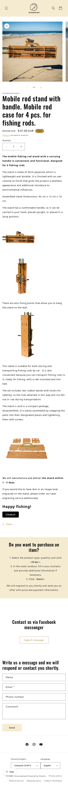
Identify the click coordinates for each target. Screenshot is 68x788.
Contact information (53, 781)
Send (12, 727)
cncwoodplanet (21, 776)
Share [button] (9, 524)
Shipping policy (34, 781)
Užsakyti (11, 514)
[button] (6, 8)
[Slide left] (27, 87)
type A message (34, 640)
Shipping (6, 135)
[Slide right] (40, 87)
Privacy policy (55, 776)
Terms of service (16, 781)
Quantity (6, 140)
